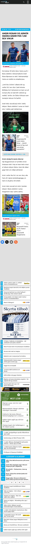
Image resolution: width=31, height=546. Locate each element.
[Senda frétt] (11, 242)
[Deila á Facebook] (2, 242)
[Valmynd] (28, 2)
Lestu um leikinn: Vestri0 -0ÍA (14, 154)
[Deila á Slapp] (16, 242)
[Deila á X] (7, 242)
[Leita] (23, 2)
